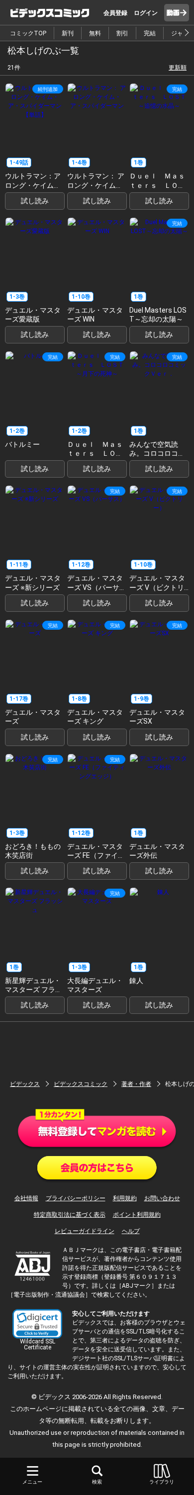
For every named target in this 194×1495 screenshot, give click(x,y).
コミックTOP (28, 33)
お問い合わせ (162, 1198)
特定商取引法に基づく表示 (69, 1214)
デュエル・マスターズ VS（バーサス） (95, 587)
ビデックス (25, 1083)
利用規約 (125, 1198)
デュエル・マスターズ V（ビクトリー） (157, 587)
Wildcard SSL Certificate (37, 1344)
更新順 (178, 67)
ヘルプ (131, 1231)
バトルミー (22, 444)
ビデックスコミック (80, 1083)
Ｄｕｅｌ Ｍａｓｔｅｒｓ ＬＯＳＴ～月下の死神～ (95, 453)
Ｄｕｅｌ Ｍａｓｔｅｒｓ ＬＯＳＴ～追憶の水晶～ (157, 185)
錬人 (136, 981)
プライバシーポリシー (75, 1198)
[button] (37, 1323)
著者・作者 (136, 1083)
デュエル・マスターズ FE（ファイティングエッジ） (96, 855)
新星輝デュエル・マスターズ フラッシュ (33, 989)
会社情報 (26, 1198)
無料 (95, 33)
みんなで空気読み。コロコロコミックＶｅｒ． (157, 453)
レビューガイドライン (84, 1231)
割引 (122, 33)
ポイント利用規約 (137, 1214)
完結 (150, 33)
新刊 (68, 33)
